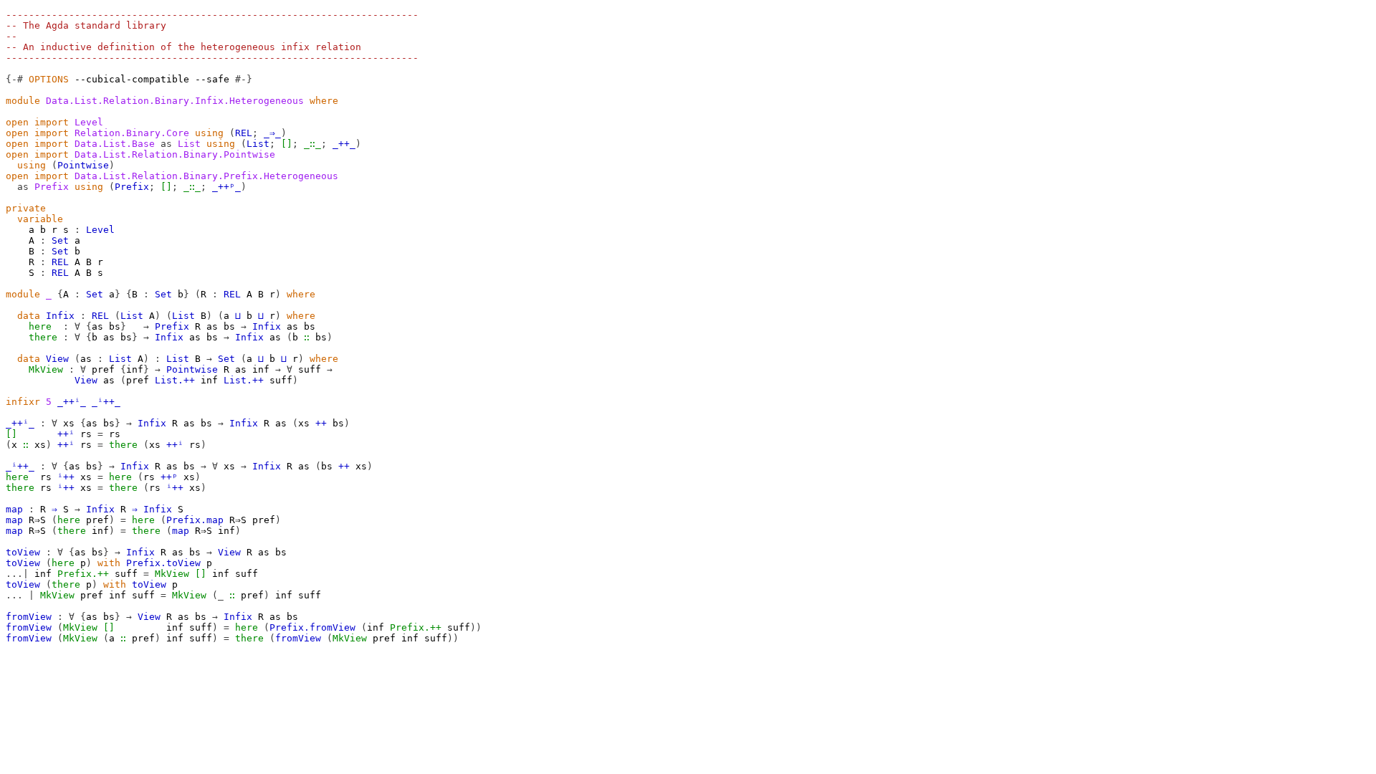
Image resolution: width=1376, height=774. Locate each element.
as (97, 326)
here (40, 326)
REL (243, 133)
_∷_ (312, 143)
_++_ (344, 143)
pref (103, 369)
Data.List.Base (115, 143)
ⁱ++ (66, 477)
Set (60, 240)
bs (114, 326)
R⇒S (37, 520)
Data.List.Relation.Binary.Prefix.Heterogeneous (206, 176)
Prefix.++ (83, 573)
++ (321, 423)
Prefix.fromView (312, 627)
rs (86, 434)
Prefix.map (195, 520)
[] (286, 143)
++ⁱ (66, 434)
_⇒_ (272, 133)
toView (23, 552)
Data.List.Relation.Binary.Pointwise (175, 154)
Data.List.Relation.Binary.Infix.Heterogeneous (175, 100)
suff (309, 369)
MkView (46, 369)
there (43, 337)
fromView (29, 616)
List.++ (175, 380)
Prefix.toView (163, 563)
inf (134, 369)
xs (69, 423)
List (258, 143)
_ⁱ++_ (106, 401)
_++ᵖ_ (226, 186)
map (14, 509)
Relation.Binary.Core (132, 133)
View (57, 358)
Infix (60, 315)
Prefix (132, 186)
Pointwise (83, 165)
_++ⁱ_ (71, 401)
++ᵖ (169, 477)
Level (89, 122)
